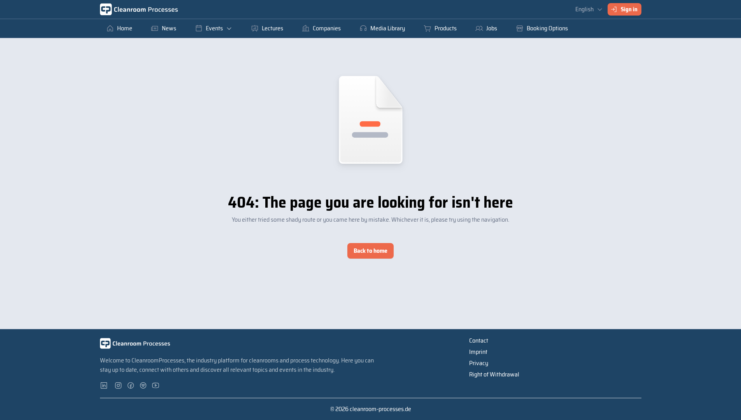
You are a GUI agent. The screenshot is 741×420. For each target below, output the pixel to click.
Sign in (629, 9)
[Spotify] (143, 385)
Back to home (370, 251)
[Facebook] (131, 385)
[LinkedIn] (106, 385)
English (584, 9)
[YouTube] (156, 385)
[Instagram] (118, 385)
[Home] (139, 9)
